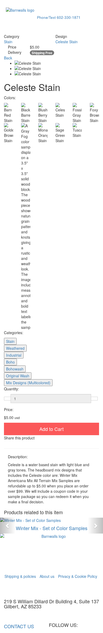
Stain (8, 41)
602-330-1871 (59, 17)
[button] (8, 526)
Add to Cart (51, 428)
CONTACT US (21, 626)
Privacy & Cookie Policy (77, 576)
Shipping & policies (20, 576)
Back (8, 57)
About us (47, 576)
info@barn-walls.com (23, 614)
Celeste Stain (66, 41)
